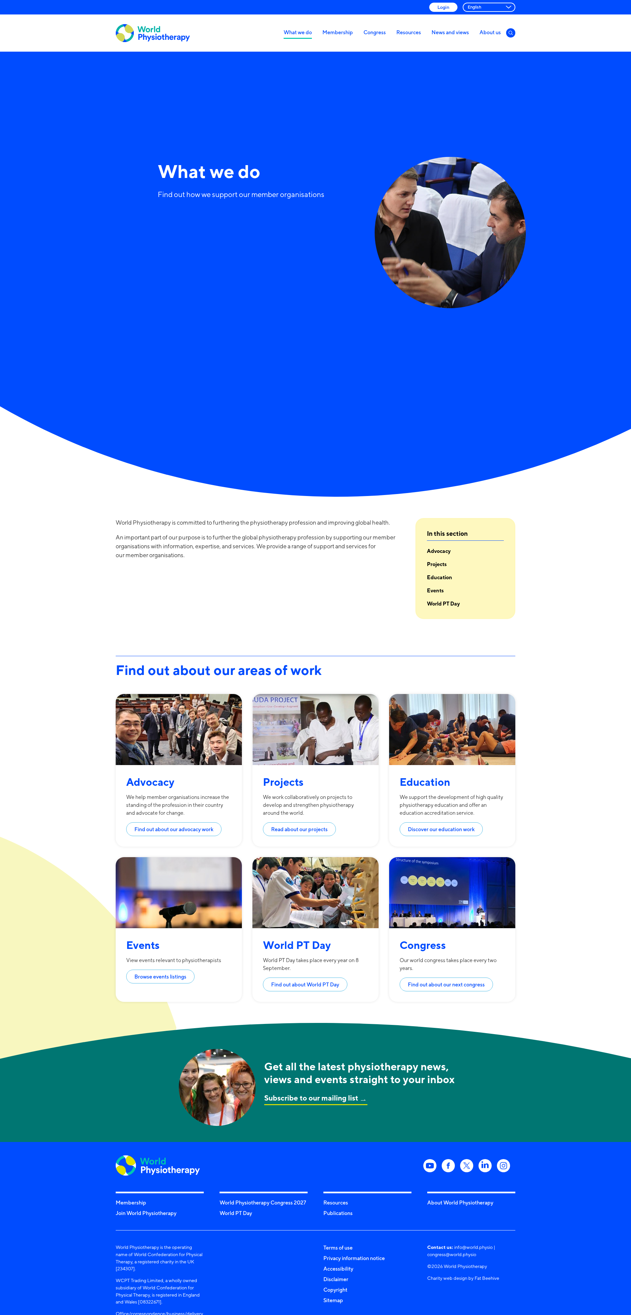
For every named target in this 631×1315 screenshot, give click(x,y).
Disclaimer (335, 1279)
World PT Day (443, 603)
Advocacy (439, 551)
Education (439, 577)
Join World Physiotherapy (146, 1213)
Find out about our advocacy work (173, 829)
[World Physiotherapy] (153, 33)
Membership (337, 32)
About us (490, 32)
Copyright (335, 1289)
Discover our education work (441, 829)
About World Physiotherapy (460, 1202)
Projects (437, 564)
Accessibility (338, 1268)
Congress (374, 32)
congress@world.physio (451, 1254)
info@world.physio (473, 1247)
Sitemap (333, 1300)
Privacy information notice (354, 1258)
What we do (298, 32)
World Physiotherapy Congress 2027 (263, 1202)
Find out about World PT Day (305, 984)
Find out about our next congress (446, 984)
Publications (338, 1213)
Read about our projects (299, 829)
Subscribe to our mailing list (311, 1097)
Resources (408, 32)
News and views (450, 32)
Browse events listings (160, 976)
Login (443, 7)
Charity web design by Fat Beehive (463, 1278)
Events (435, 590)
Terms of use (338, 1247)
